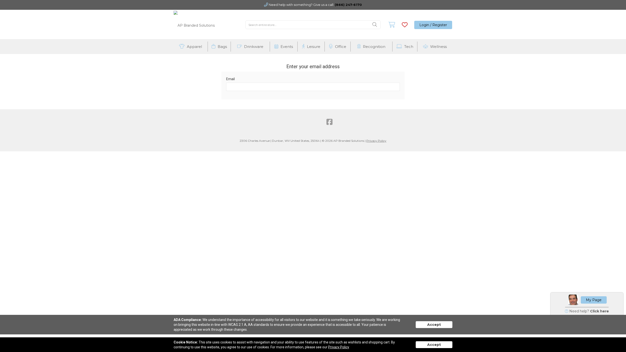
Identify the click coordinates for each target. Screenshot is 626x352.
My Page (594, 300)
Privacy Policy (376, 141)
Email (230, 79)
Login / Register (433, 25)
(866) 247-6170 (348, 5)
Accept (434, 324)
